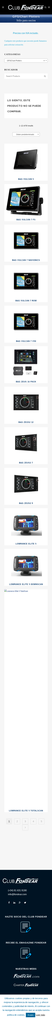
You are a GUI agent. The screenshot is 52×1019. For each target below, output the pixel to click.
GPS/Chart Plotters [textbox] (25, 61)
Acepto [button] (31, 1015)
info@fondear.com (17, 894)
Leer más (40, 1015)
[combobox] (26, 61)
